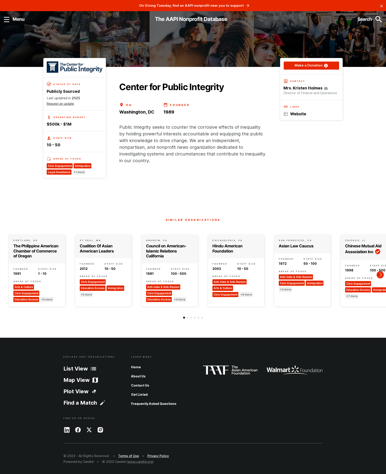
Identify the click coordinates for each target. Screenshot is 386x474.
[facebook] (78, 429)
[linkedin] (66, 429)
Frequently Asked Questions (153, 404)
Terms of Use (128, 456)
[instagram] (100, 429)
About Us (138, 376)
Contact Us (140, 385)
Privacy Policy (158, 456)
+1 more (79, 172)
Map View (76, 380)
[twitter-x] (89, 429)
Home (136, 367)
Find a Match (80, 402)
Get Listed (139, 394)
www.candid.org (140, 462)
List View (75, 368)
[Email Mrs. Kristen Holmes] (326, 88)
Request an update (60, 104)
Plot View (75, 391)
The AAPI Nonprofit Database (191, 19)
